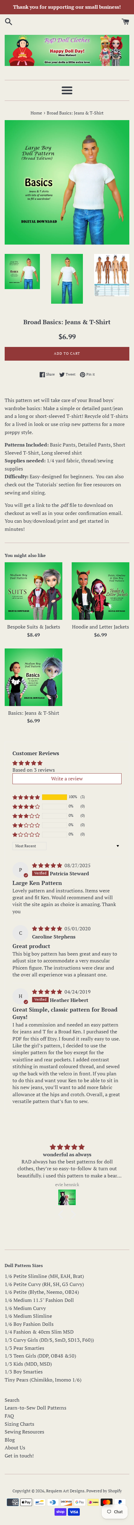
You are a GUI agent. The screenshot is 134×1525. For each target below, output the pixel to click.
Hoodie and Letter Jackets (100, 626)
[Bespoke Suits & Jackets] (33, 591)
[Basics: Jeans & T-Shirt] (33, 677)
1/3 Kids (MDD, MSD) (28, 1363)
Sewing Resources (24, 1431)
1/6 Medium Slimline (28, 1315)
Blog (10, 1439)
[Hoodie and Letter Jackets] (100, 591)
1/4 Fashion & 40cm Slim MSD (39, 1331)
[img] (47, 865)
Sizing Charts (19, 1423)
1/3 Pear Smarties (24, 1348)
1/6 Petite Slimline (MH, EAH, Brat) (44, 1276)
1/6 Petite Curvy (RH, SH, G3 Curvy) (44, 1284)
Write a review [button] (67, 778)
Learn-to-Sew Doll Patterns (35, 1407)
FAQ (9, 1415)
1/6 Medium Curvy (25, 1308)
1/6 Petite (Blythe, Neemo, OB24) (42, 1292)
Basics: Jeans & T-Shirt (33, 712)
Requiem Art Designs (65, 1491)
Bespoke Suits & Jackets (33, 626)
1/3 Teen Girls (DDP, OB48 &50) (40, 1355)
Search (12, 1399)
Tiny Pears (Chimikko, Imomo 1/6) (43, 1379)
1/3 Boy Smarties (24, 1371)
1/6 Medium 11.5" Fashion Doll (39, 1300)
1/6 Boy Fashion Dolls (29, 1324)
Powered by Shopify (104, 1491)
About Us (15, 1447)
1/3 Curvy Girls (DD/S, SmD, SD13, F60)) (49, 1339)
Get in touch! (19, 1455)
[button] (26, 797)
